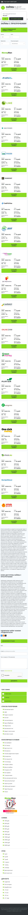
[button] (14, 69)
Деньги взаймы (8, 767)
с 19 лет (6, 892)
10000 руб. (7, 834)
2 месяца (6, 867)
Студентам (7, 881)
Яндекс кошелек (8, 715)
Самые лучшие (8, 783)
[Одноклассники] (3, 635)
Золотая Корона (8, 720)
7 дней (6, 859)
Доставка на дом (8, 734)
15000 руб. (7, 837)
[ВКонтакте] (1, 635)
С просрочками (8, 775)
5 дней (6, 856)
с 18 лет (6, 890)
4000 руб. (6, 829)
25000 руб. (7, 842)
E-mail (8, 651)
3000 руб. (6, 826)
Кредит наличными (9, 731)
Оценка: (3, 670)
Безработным (7, 887)
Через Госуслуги (8, 789)
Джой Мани (8, 701)
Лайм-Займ (8, 694)
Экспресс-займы (8, 764)
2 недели (6, 862)
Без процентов (8, 759)
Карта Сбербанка (8, 723)
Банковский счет (8, 728)
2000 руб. (6, 823)
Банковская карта (8, 709)
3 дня (5, 854)
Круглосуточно (8, 748)
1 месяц (6, 865)
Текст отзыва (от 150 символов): (8, 657)
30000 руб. (7, 845)
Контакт (6, 717)
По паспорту (7, 761)
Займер (7, 697)
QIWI (5, 712)
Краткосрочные (8, 870)
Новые (6, 791)
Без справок (7, 772)
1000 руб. (6, 820)
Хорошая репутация (9, 780)
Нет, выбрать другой (16, 18)
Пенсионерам (8, 884)
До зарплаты (7, 756)
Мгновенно (7, 751)
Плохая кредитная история (11, 753)
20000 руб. (7, 839)
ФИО (2, 645)
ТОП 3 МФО (5, 690)
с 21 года (6, 898)
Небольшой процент (9, 786)
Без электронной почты (10, 778)
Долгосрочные (8, 873)
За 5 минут (7, 745)
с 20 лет (6, 895)
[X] (5, 635)
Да (5, 18)
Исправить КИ (8, 770)
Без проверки (7, 742)
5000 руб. (6, 831)
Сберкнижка (7, 725)
